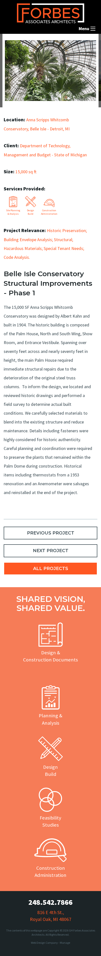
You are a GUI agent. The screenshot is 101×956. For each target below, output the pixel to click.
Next (85, 70)
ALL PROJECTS (50, 568)
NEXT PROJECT (50, 550)
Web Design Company (44, 942)
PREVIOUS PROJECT (50, 533)
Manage (65, 942)
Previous (18, 70)
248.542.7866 (50, 902)
